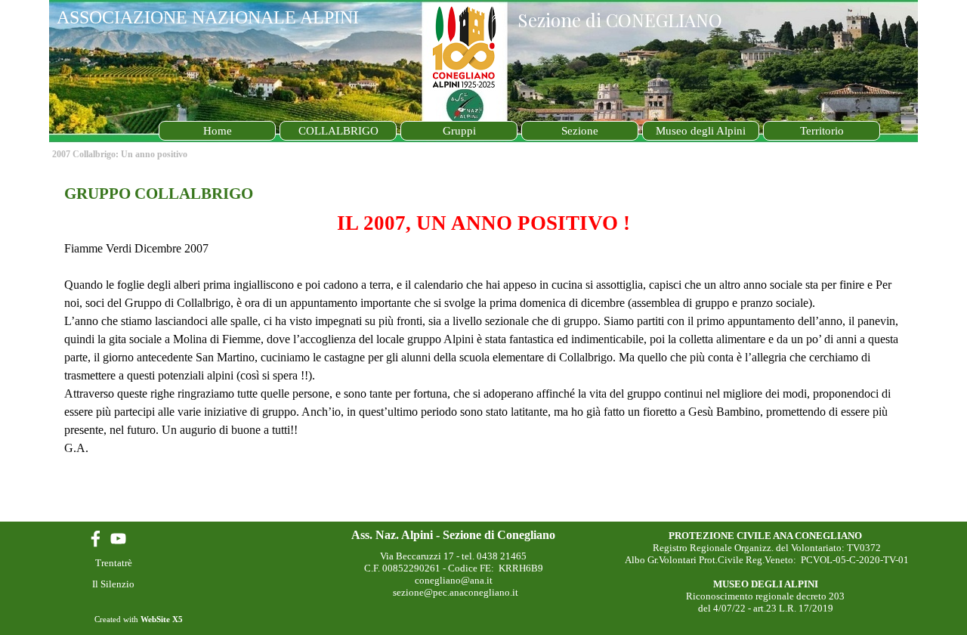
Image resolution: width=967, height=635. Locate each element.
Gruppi (459, 131)
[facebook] (95, 538)
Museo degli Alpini (701, 131)
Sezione (579, 131)
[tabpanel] (483, 319)
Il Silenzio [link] (113, 584)
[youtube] (118, 538)
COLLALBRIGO (338, 131)
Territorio (822, 131)
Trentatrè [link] (113, 562)
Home (217, 131)
